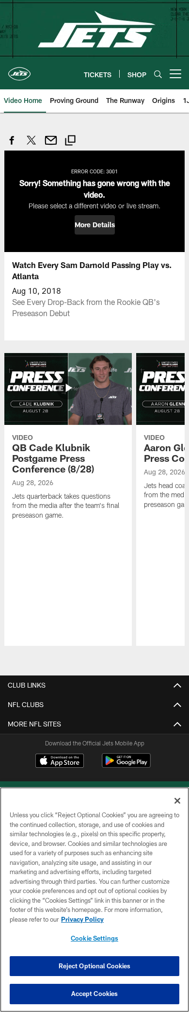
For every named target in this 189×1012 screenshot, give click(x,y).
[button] (95, 225)
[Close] (177, 800)
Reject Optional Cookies (95, 966)
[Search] (158, 74)
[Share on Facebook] (12, 145)
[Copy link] (70, 142)
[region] (94, 899)
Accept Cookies (94, 993)
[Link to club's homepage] (19, 70)
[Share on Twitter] (31, 145)
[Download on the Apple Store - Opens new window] (59, 762)
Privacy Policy (82, 919)
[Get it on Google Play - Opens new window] (126, 765)
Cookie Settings (94, 938)
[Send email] (51, 145)
